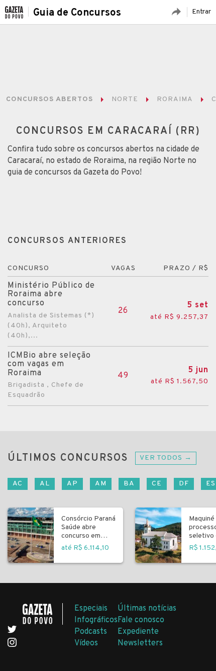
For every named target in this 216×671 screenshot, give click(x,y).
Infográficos (96, 620)
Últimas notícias (147, 609)
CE (157, 483)
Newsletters (140, 643)
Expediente (138, 632)
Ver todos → (166, 458)
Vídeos (86, 643)
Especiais (90, 609)
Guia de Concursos (77, 13)
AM (100, 483)
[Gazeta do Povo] (43, 614)
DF (184, 483)
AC (18, 483)
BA (129, 483)
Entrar (201, 12)
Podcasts (90, 632)
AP (72, 483)
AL (45, 483)
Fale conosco (141, 620)
